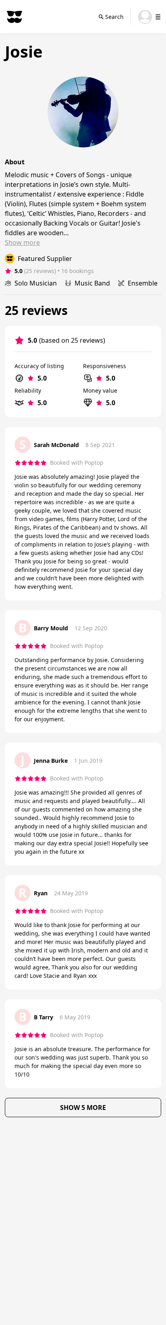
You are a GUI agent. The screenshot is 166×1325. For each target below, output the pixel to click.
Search (114, 17)
